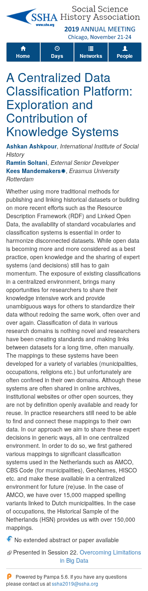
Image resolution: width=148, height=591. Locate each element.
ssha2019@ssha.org (75, 583)
